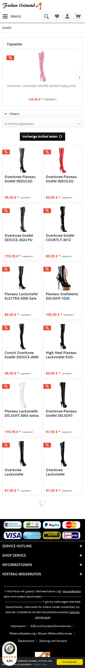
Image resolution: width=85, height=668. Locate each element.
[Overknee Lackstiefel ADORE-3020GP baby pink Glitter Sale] (42, 66)
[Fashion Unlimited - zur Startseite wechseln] (22, 6)
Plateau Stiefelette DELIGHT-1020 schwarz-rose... (62, 296)
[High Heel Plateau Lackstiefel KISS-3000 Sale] (63, 336)
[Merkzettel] (56, 16)
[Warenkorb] (78, 16)
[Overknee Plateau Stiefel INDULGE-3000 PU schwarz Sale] (22, 160)
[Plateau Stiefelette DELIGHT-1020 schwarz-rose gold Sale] (63, 278)
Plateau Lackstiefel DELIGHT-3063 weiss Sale (22, 413)
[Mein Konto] (67, 16)
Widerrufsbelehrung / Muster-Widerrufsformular (41, 633)
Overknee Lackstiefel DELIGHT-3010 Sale (62, 472)
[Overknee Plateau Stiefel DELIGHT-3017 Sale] (63, 395)
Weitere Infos (40, 664)
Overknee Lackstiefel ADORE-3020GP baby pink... (42, 86)
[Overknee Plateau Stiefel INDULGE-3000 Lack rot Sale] (63, 160)
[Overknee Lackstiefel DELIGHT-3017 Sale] (22, 454)
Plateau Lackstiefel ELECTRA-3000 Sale (21, 296)
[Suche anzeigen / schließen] (46, 16)
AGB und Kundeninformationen (50, 626)
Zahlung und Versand (53, 641)
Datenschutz (26, 641)
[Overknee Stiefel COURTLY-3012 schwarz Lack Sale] (63, 219)
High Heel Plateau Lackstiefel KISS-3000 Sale (61, 355)
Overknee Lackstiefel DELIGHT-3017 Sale (20, 472)
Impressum (18, 626)
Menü (15, 16)
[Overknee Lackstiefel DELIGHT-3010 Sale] (63, 454)
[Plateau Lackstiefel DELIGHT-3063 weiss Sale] (22, 395)
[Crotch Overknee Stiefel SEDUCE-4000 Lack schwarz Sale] (22, 336)
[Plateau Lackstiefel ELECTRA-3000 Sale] (22, 278)
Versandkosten (72, 591)
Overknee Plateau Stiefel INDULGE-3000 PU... (20, 179)
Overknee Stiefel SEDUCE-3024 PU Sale (19, 237)
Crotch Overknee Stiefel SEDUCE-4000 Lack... (22, 355)
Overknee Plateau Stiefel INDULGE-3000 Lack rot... (61, 179)
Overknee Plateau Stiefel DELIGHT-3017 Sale (61, 413)
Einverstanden (70, 661)
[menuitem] (11, 16)
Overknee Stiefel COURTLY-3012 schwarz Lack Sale (61, 237)
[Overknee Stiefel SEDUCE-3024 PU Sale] (22, 219)
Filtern (14, 114)
